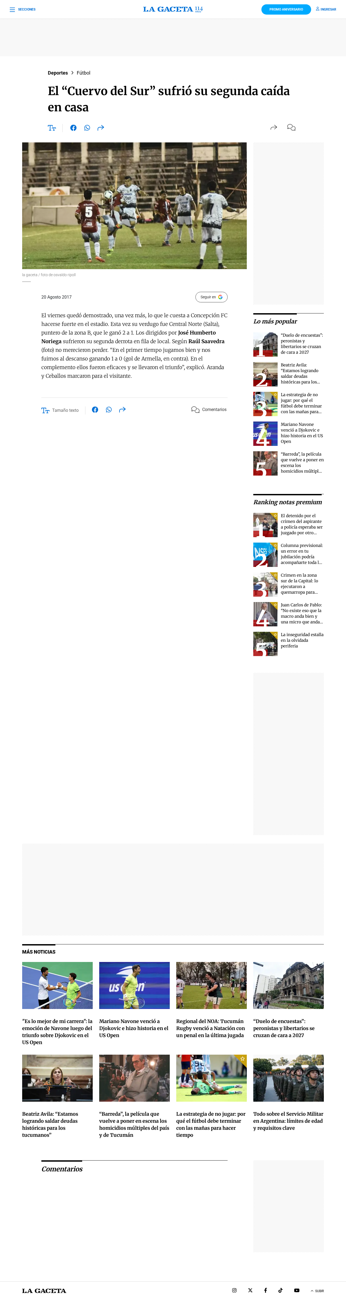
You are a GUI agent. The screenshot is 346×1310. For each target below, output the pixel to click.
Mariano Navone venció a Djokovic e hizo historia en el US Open (133, 1028)
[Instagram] (234, 1291)
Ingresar (328, 9)
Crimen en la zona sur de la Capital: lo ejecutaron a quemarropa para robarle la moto (299, 586)
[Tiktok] (280, 1291)
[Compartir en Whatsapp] (87, 129)
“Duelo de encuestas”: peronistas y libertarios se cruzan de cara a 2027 (284, 1028)
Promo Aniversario (286, 9)
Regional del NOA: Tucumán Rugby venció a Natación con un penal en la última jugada (210, 1028)
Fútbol (83, 73)
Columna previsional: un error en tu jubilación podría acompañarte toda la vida (302, 557)
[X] (250, 1291)
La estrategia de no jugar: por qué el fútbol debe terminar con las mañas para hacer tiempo (301, 406)
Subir (319, 1291)
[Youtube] (297, 1291)
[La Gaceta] (173, 9)
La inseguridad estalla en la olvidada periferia (302, 640)
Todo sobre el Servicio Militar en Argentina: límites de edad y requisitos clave (288, 1121)
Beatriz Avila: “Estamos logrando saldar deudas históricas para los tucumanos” (299, 376)
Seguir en (208, 297)
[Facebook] (265, 1291)
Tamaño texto (65, 410)
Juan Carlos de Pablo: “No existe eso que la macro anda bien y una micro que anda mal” (301, 616)
